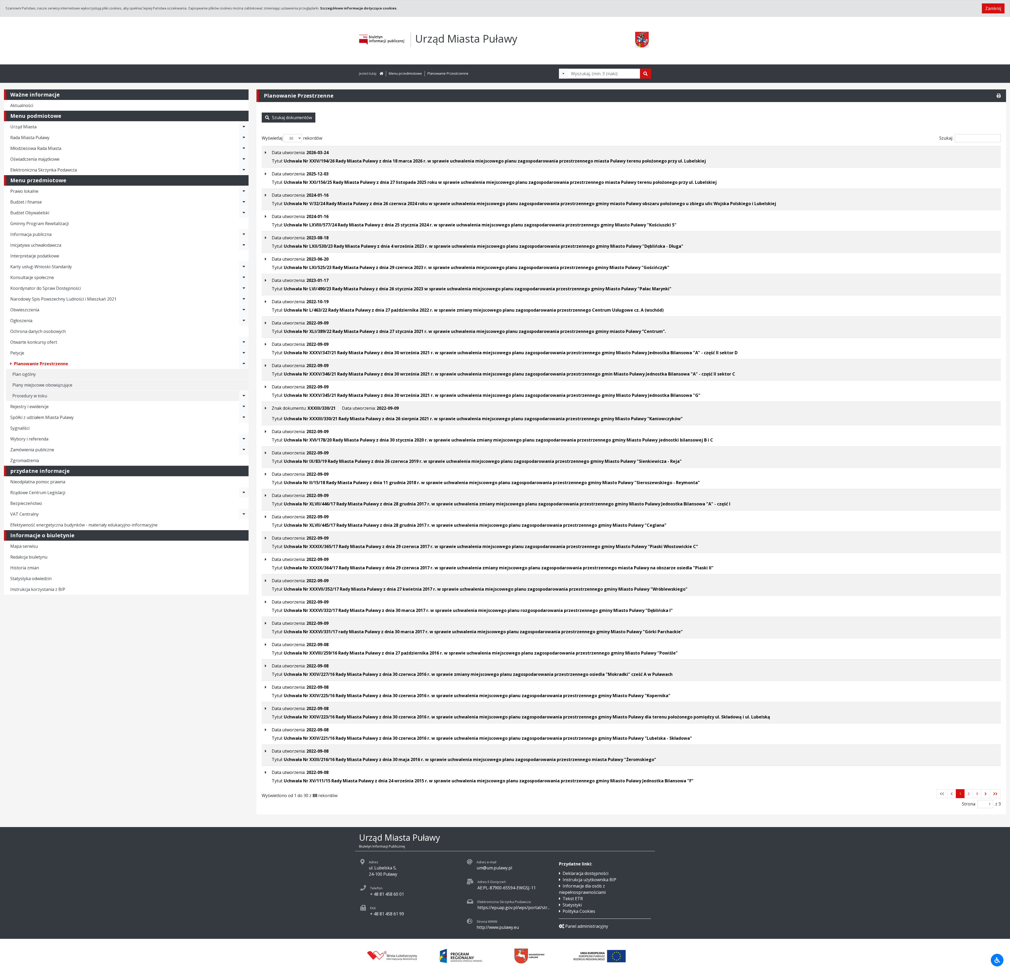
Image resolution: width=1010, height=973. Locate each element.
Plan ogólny (24, 374)
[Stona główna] (381, 73)
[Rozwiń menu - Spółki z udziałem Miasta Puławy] (244, 417)
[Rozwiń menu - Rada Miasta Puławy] (244, 137)
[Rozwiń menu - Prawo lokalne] (244, 191)
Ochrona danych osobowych (38, 331)
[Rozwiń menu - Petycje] (244, 353)
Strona (968, 804)
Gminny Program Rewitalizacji (39, 223)
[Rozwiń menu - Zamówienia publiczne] (244, 449)
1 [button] (960, 793)
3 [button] (977, 793)
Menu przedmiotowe (405, 73)
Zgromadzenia (24, 460)
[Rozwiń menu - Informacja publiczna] (244, 234)
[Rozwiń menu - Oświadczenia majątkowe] (244, 159)
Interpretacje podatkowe (34, 256)
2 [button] (968, 793)
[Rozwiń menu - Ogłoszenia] (244, 320)
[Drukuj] (999, 96)
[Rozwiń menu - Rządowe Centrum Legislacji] (244, 492)
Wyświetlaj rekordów (292, 138)
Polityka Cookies (579, 911)
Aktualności (21, 105)
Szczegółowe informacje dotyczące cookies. (358, 8)
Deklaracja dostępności (585, 873)
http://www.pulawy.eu (498, 927)
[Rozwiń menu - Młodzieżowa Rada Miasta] (244, 148)
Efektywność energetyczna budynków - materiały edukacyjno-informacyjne (84, 525)
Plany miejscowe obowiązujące (42, 385)
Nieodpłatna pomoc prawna (37, 482)
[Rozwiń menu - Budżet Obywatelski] (244, 212)
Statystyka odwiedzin (31, 578)
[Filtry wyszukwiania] (563, 74)
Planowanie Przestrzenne (447, 73)
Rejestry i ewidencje (29, 406)
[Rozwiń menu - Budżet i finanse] (244, 202)
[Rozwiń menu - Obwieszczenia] (244, 310)
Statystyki (572, 905)
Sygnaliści (19, 428)
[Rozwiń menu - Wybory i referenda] (244, 439)
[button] (985, 793)
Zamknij (993, 8)
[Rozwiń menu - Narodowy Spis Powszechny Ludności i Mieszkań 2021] (244, 299)
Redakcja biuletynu (28, 557)
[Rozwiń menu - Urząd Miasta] (244, 126)
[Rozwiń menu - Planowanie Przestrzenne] (244, 363)
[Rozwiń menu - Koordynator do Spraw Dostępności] (244, 288)
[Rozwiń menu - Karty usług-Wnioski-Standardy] (244, 266)
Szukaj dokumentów (292, 117)
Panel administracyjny (586, 926)
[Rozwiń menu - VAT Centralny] (244, 514)
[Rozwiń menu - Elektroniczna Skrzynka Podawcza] (244, 170)
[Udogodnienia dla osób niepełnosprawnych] (997, 960)
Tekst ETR (573, 898)
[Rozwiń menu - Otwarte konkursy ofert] (244, 342)
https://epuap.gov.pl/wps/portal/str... (513, 907)
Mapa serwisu (24, 546)
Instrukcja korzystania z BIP (37, 589)
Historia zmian (24, 568)
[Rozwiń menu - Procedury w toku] (244, 396)
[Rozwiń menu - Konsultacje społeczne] (244, 277)
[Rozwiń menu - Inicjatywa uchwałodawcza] (244, 245)
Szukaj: (946, 138)
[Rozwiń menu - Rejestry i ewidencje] (244, 406)
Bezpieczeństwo (26, 503)
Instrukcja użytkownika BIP (589, 880)
